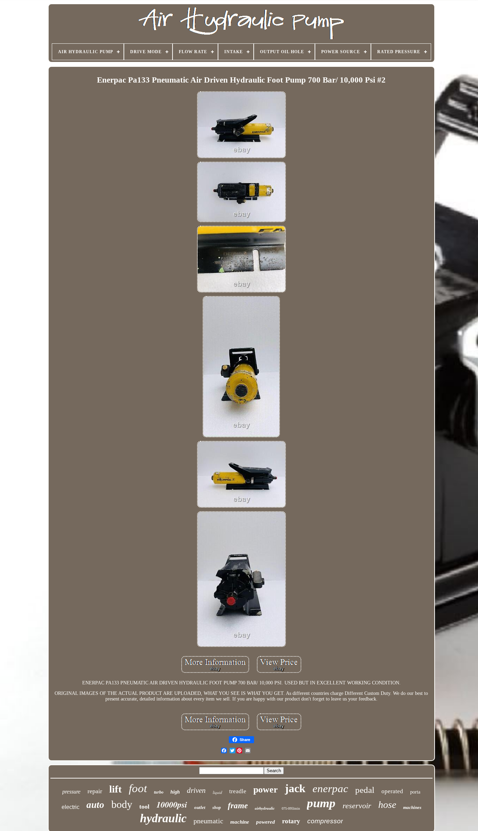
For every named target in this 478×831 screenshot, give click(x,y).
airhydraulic (265, 808)
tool (144, 806)
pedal (364, 790)
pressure (71, 792)
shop (216, 807)
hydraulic (163, 818)
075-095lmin (291, 808)
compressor (325, 821)
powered (265, 822)
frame (238, 805)
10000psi (171, 804)
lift (115, 789)
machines (412, 807)
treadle (237, 791)
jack (295, 788)
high (175, 792)
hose (387, 804)
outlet (199, 807)
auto (95, 805)
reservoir (357, 805)
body (121, 804)
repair (94, 791)
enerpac (330, 788)
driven (196, 790)
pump (321, 803)
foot (138, 788)
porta (415, 792)
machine (239, 822)
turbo (158, 792)
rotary (291, 821)
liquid (217, 792)
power (265, 789)
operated (392, 791)
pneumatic (208, 821)
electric (70, 807)
